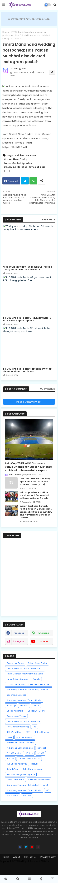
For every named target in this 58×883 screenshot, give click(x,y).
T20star (45, 861)
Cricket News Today (16, 159)
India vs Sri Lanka (24, 737)
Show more (48, 219)
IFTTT (13, 32)
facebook (19, 633)
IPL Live (29, 753)
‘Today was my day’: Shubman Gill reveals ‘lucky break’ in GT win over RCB (27, 268)
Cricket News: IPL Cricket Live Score (23, 668)
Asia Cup (11, 705)
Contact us (30, 857)
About (16, 857)
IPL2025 (10, 758)
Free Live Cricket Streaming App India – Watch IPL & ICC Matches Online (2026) (35, 481)
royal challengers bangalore (21, 774)
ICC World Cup (14, 732)
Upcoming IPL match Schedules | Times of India (27, 690)
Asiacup (24, 705)
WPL (48, 790)
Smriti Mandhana (15, 779)
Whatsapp (33, 180)
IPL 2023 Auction (14, 753)
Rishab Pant (12, 769)
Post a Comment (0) (29, 401)
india (9, 737)
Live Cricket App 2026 (17, 763)
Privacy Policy (48, 857)
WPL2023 (27, 795)
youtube (43, 641)
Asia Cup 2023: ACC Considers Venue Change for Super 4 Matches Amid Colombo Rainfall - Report (28, 467)
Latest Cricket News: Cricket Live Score (25, 673)
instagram (18, 641)
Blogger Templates (30, 870)
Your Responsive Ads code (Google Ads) (29, 18)
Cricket (36, 705)
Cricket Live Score (25, 155)
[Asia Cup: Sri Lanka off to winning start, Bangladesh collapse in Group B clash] (11, 496)
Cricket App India (15, 710)
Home (5, 32)
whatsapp (43, 633)
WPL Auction (12, 795)
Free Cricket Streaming (18, 726)
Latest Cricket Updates (18, 163)
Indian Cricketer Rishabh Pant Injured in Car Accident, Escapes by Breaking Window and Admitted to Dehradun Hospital (36, 512)
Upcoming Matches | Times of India (24, 167)
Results (36, 679)
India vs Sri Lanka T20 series (20, 742)
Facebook (13, 181)
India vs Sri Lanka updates (20, 748)
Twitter (25, 180)
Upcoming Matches (16, 695)
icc (34, 726)
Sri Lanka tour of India (39, 779)
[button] (55, 5)
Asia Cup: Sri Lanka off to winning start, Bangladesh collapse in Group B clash (34, 495)
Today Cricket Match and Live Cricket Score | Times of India (28, 685)
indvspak (41, 748)
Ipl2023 (40, 753)
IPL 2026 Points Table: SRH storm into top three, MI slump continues (27, 370)
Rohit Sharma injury (32, 769)
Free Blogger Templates (29, 865)
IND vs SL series (42, 732)
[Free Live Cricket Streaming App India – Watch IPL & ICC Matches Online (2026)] (11, 483)
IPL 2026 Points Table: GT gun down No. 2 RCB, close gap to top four (27, 319)
